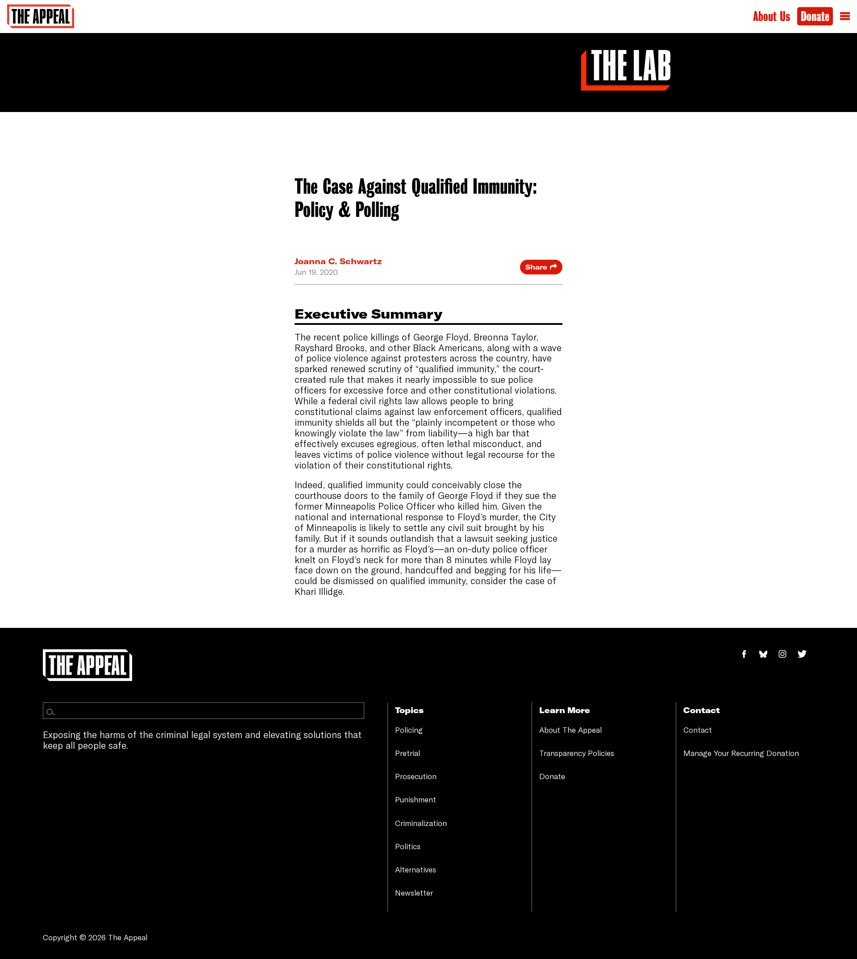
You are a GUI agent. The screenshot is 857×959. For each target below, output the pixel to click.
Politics (407, 846)
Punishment (415, 799)
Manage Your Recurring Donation (741, 753)
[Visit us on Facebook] (749, 654)
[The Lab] (625, 69)
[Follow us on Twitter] (805, 654)
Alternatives (415, 869)
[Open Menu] (845, 16)
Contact (697, 730)
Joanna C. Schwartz (338, 261)
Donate (815, 16)
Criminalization (421, 823)
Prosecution (416, 776)
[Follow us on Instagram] (787, 654)
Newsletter (414, 893)
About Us (771, 16)
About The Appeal (570, 730)
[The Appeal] (40, 16)
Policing (409, 730)
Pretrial (407, 753)
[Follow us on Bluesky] (768, 654)
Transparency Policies (576, 753)
